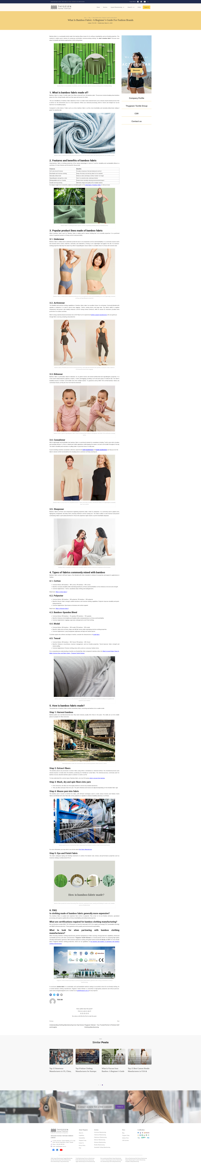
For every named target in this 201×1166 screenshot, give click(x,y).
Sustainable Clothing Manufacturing (132, 1161)
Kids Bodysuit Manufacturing (141, 1158)
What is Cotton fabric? (61, 592)
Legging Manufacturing (67, 1158)
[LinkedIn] (58, 995)
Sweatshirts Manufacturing (140, 1159)
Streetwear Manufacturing (89, 1158)
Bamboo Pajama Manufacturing (115, 1158)
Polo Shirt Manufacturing (90, 1161)
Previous (51, 1021)
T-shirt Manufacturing (80, 1158)
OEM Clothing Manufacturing (115, 1161)
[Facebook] (50, 995)
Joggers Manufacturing (80, 1161)
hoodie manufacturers (101, 449)
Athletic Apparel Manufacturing (56, 1158)
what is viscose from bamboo (97, 778)
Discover (136, 70)
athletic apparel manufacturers (99, 315)
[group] (80, 1)
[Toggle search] (148, 1)
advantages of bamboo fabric (93, 185)
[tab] (102, 1084)
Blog (89, 17)
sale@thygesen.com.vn (83, 990)
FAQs (139, 7)
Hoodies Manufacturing (80, 1159)
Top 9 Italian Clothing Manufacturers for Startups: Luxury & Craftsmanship (86, 1071)
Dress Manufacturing (104, 1161)
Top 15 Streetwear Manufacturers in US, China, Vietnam (60, 1071)
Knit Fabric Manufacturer (85, 849)
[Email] (61, 995)
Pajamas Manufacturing (129, 1159)
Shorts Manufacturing (55, 1161)
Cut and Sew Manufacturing (105, 1159)
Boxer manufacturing (104, 1158)
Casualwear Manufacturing (117, 1159)
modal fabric (96, 634)
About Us (130, 7)
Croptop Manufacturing (64, 1161)
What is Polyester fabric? (62, 608)
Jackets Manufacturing (89, 1159)
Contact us (137, 121)
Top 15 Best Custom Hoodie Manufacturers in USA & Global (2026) (138, 1071)
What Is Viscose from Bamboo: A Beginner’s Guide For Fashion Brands (113, 1071)
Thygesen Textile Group (136, 106)
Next (118, 1021)
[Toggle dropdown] (123, 7)
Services (105, 7)
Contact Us (146, 7)
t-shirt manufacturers (87, 449)
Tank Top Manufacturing (66, 1159)
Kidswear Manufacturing (130, 1158)
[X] (54, 995)
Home (98, 7)
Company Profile (136, 98)
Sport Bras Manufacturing (55, 1159)
